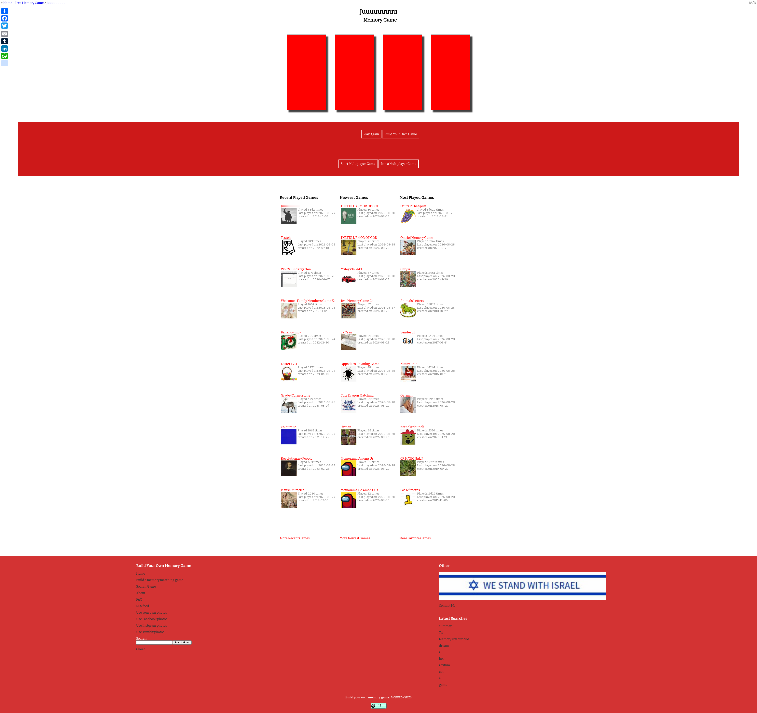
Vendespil (407, 332)
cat (441, 672)
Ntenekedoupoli (412, 427)
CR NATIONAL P (411, 458)
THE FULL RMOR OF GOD (359, 238)
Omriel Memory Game (416, 238)
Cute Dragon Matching (357, 395)
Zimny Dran (409, 364)
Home (140, 573)
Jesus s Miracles (292, 490)
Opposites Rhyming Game (360, 364)
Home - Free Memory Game (23, 3)
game (443, 685)
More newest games (355, 538)
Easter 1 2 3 (289, 364)
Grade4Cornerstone (295, 395)
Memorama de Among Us (359, 490)
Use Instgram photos (151, 625)
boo (442, 659)
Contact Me (447, 606)
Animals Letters (412, 301)
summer (445, 626)
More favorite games (415, 538)
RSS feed (142, 606)
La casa (346, 332)
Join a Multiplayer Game (398, 164)
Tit (441, 633)
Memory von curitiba (454, 639)
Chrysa (405, 269)
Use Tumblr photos (150, 632)
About (140, 593)
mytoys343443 (351, 269)
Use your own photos (151, 612)
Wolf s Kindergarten (296, 269)
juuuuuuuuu (56, 3)
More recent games (295, 538)
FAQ (139, 599)
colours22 (288, 427)
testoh (286, 238)
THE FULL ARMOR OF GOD (360, 206)
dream (444, 646)
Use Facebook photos (151, 619)
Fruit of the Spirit (413, 206)
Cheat (140, 649)
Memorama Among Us (357, 458)
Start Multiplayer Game (358, 164)
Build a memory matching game (160, 580)
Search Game (146, 586)
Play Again (371, 134)
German (406, 395)
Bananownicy (291, 332)
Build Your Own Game (400, 134)
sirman (346, 427)
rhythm (444, 665)
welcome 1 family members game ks (308, 301)
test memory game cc (357, 301)
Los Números (410, 490)
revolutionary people (296, 458)
